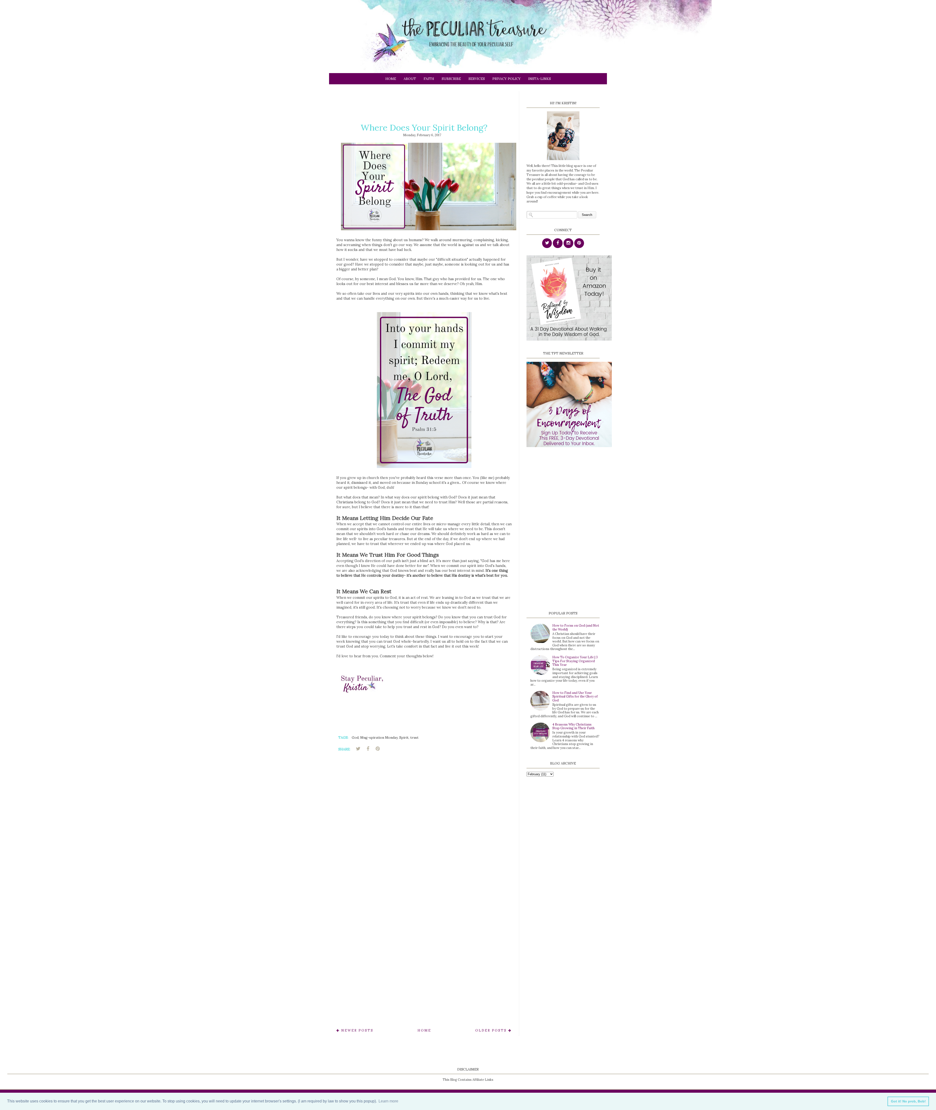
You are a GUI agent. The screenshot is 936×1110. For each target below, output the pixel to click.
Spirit (404, 737)
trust (414, 737)
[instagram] (568, 243)
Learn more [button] (388, 1101)
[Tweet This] (358, 748)
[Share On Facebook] (367, 748)
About (410, 79)
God (355, 737)
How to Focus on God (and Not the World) (575, 627)
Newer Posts (356, 1030)
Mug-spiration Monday (379, 737)
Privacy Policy (506, 79)
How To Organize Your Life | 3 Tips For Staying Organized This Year (575, 661)
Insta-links (539, 79)
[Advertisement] (425, 103)
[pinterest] (579, 243)
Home (390, 79)
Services (476, 79)
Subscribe (451, 79)
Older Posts (491, 1030)
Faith (429, 79)
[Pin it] (377, 748)
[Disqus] (424, 825)
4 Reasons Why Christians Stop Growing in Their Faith (573, 726)
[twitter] (547, 243)
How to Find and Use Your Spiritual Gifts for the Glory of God (575, 696)
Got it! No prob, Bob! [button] (908, 1101)
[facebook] (557, 243)
